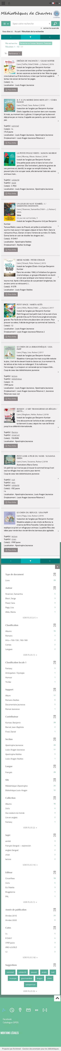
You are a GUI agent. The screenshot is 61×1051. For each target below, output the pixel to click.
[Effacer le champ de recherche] (49, 23)
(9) (29, 991)
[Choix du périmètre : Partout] (6, 23)
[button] (50, 3)
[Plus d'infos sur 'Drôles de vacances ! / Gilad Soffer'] (9, 67)
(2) (29, 827)
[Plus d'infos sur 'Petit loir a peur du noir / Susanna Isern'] (9, 460)
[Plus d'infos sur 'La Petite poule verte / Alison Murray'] (9, 159)
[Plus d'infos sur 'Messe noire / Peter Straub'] (9, 267)
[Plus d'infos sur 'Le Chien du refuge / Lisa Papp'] (9, 518)
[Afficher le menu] (3, 3)
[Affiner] (30, 37)
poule (14, 182)
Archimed (17, 1049)
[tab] (4, 1010)
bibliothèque (17, 378)
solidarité (15, 180)
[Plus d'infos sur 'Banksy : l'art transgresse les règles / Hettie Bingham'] (9, 415)
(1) (29, 654)
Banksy (15, 432)
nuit (13, 479)
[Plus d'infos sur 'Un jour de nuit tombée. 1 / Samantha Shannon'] (9, 212)
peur (13, 482)
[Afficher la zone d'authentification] (9, 3)
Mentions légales (10, 1033)
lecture (14, 376)
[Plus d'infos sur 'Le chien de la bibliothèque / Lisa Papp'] (9, 352)
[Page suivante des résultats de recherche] (50, 37)
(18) (29, 957)
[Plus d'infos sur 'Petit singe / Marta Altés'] (9, 310)
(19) (29, 864)
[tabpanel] (30, 515)
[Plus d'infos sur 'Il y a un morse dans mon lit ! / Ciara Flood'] (9, 105)
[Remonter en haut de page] (57, 998)
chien (14, 539)
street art (16, 435)
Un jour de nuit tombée (26, 218)
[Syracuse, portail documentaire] (30, 14)
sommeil (15, 125)
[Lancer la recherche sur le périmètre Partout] (55, 23)
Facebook (7, 1019)
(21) (29, 617)
